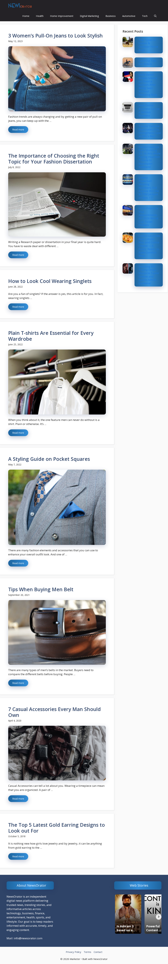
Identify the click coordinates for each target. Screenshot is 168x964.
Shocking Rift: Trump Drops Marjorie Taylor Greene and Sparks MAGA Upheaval (149, 275)
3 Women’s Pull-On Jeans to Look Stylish (55, 35)
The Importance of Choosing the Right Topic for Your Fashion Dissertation (53, 158)
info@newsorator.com (28, 938)
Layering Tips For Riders (147, 62)
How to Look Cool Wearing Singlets (50, 281)
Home (25, 16)
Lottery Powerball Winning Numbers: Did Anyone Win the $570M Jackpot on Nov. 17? (149, 187)
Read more (18, 129)
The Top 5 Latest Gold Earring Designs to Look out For (56, 827)
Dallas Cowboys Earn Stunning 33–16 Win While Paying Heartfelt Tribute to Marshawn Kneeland (149, 157)
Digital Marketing (89, 16)
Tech (144, 16)
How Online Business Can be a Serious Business (149, 110)
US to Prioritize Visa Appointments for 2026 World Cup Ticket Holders (148, 216)
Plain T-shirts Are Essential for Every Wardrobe (51, 336)
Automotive (128, 16)
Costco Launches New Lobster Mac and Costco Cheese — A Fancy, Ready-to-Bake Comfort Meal (149, 246)
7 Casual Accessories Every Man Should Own (54, 712)
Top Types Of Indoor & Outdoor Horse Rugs (148, 45)
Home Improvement (61, 16)
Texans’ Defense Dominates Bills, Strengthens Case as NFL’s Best (150, 131)
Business (110, 16)
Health (39, 16)
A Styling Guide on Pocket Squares (49, 459)
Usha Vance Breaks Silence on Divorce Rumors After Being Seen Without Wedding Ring (148, 84)
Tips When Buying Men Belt (40, 589)
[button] (155, 16)
